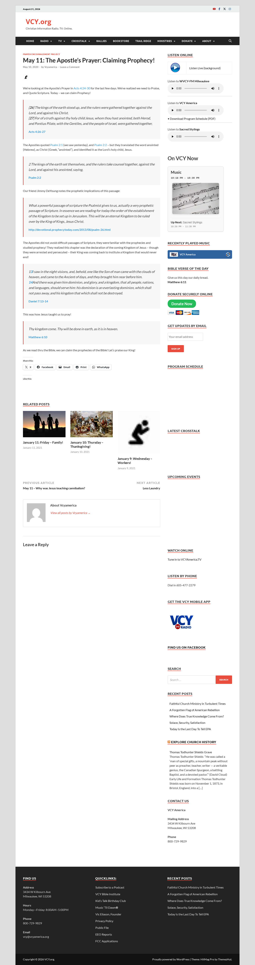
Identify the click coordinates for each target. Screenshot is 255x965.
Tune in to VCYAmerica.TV (184, 559)
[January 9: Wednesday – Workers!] (139, 433)
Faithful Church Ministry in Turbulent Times (198, 703)
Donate (187, 41)
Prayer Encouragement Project (41, 54)
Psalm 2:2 (100, 145)
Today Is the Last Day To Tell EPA (190, 729)
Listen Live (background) (205, 68)
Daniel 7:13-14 (38, 301)
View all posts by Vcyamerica (70, 512)
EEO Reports (103, 934)
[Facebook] (219, 9)
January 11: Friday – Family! (43, 442)
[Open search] (230, 41)
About (206, 41)
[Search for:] (200, 679)
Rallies (101, 41)
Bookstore (121, 41)
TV (60, 41)
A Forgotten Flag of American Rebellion (195, 710)
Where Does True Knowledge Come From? (197, 716)
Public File (102, 927)
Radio (44, 41)
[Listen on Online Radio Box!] (228, 255)
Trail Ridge (143, 41)
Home (30, 41)
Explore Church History (193, 742)
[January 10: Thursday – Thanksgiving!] (91, 425)
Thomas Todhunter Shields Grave (191, 752)
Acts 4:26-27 (37, 131)
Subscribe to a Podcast (109, 887)
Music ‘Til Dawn (106, 907)
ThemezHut (224, 959)
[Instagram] (230, 9)
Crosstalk (79, 41)
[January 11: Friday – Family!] (44, 425)
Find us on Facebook (187, 647)
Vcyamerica (50, 66)
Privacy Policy (104, 921)
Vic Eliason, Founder (108, 914)
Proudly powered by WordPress (170, 959)
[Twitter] (224, 9)
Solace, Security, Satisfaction (187, 722)
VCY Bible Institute (107, 894)
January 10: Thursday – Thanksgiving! (86, 444)
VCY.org (38, 21)
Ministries (164, 41)
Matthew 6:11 (177, 282)
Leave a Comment (70, 66)
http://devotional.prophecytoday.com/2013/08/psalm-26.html (70, 229)
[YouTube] (214, 9)
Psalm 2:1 (56, 145)
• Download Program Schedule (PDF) (191, 118)
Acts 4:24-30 (82, 88)
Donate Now (181, 303)
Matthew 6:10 (38, 337)
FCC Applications (106, 941)
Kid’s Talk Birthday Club (110, 901)
